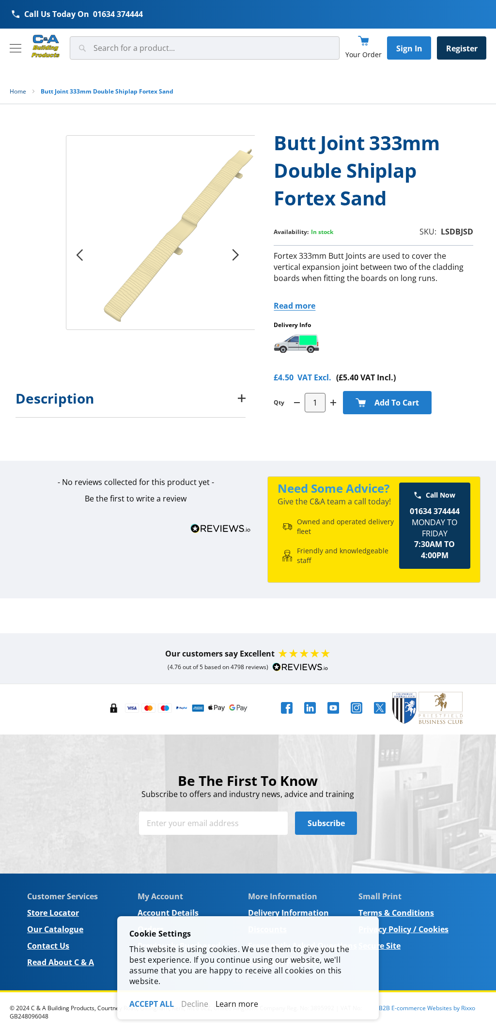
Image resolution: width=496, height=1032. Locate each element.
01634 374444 (118, 14)
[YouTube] (333, 716)
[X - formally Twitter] (379, 716)
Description (55, 398)
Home (18, 91)
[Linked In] (310, 716)
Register (462, 48)
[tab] (131, 398)
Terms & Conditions (396, 912)
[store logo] (45, 46)
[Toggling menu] (15, 48)
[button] (136, 497)
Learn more (237, 1004)
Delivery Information (288, 912)
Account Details (168, 912)
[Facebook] (286, 716)
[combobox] (205, 48)
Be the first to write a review (135, 498)
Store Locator (53, 912)
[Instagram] (356, 716)
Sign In (409, 48)
